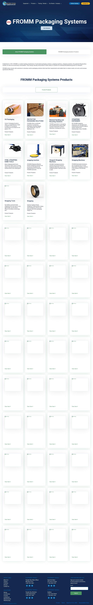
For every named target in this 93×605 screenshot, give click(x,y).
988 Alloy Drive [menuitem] (29, 581)
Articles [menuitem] (6, 584)
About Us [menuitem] (6, 580)
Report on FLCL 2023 (71, 602)
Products (33, 3)
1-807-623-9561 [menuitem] (30, 583)
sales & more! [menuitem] (74, 583)
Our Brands (52, 3)
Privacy (58, 602)
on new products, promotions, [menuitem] (77, 581)
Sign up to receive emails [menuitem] (76, 580)
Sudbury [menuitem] (49, 592)
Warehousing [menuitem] (7, 600)
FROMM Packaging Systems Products (68, 52)
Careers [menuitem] (6, 581)
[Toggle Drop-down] (29, 3)
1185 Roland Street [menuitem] (30, 593)
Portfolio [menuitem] (6, 583)
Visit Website (46, 28)
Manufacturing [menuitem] (7, 599)
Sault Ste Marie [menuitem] (51, 580)
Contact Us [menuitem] (6, 586)
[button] (10, 3)
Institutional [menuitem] (7, 597)
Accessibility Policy (84, 602)
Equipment (25, 3)
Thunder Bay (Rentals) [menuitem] (31, 592)
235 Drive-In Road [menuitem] (52, 581)
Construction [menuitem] (7, 594)
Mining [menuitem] (5, 592)
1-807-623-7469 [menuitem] (30, 595)
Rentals (45, 3)
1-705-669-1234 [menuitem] (51, 595)
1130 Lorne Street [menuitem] (52, 593)
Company (57, 3)
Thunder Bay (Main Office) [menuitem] (32, 580)
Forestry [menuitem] (6, 595)
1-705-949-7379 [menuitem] (51, 583)
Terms (63, 602)
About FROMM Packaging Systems (24, 52)
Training (40, 3)
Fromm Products (46, 90)
